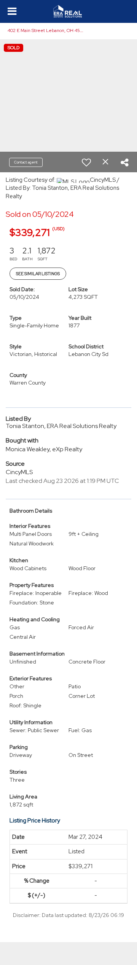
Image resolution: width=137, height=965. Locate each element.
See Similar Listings (38, 273)
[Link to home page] (68, 11)
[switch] (86, 162)
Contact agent (26, 162)
